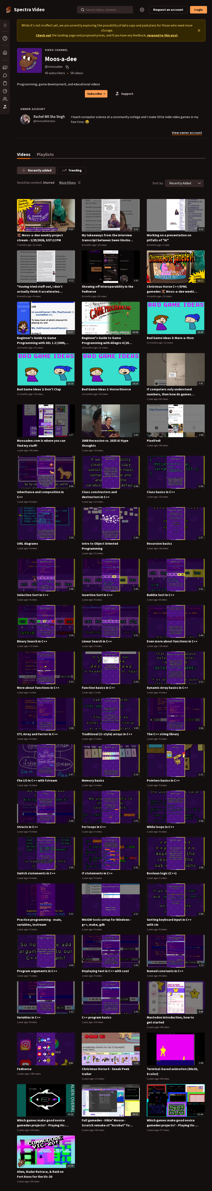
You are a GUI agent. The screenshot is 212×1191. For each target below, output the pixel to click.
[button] (199, 183)
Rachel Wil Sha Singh (49, 116)
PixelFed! (154, 440)
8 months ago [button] (89, 245)
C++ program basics (96, 1017)
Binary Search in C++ (32, 641)
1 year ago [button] (152, 399)
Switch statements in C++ (36, 873)
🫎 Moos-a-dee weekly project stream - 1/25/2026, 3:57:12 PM (40, 238)
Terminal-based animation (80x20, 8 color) (172, 1071)
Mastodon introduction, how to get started (170, 1020)
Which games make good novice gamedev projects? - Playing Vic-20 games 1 (173, 1123)
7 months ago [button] (24, 245)
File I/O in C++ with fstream (37, 780)
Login (198, 9)
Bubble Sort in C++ (160, 595)
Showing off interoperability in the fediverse (107, 289)
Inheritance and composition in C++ (40, 494)
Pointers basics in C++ (163, 780)
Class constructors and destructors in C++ (99, 494)
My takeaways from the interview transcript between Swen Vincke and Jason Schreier (107, 238)
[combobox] (180, 183)
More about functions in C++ (38, 687)
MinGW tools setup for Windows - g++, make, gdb (106, 922)
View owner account (187, 133)
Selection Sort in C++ (32, 595)
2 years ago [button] (153, 1027)
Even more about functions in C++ (172, 641)
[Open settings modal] (142, 9)
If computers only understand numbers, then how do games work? (169, 392)
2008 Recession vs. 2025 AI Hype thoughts (105, 443)
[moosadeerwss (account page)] (25, 119)
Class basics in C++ (161, 492)
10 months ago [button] (25, 348)
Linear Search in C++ (97, 641)
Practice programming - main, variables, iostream (39, 922)
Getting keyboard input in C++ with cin (169, 922)
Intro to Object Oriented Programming (100, 546)
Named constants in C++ (165, 971)
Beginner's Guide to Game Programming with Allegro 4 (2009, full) (107, 340)
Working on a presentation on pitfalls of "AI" (169, 238)
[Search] (82, 9)
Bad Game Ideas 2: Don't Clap (39, 389)
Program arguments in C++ (37, 971)
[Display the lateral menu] (4, 25)
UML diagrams (27, 543)
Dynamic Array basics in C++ (167, 687)
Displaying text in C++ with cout (105, 971)
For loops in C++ (94, 827)
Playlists (45, 154)
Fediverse (24, 1069)
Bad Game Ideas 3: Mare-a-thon (170, 338)
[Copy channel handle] (67, 67)
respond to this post (162, 35)
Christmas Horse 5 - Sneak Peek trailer (105, 1071)
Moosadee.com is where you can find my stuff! (41, 443)
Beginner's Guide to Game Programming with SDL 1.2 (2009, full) (41, 340)
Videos (23, 154)
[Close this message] (199, 30)
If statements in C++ (97, 873)
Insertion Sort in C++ (97, 595)
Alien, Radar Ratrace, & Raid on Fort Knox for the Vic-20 (40, 1174)
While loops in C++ (160, 827)
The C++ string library (163, 734)
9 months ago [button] (154, 296)
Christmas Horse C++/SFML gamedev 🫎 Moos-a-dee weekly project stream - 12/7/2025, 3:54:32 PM (172, 289)
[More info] (5, 38)
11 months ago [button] (155, 343)
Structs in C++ (27, 827)
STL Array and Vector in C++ (37, 734)
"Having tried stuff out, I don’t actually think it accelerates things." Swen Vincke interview (40, 289)
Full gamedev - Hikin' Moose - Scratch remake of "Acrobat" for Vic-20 (106, 1123)
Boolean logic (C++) (162, 873)
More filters (67, 182)
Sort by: (158, 183)
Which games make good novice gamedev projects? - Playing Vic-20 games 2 (43, 1123)
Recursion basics (159, 543)
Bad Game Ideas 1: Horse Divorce (106, 389)
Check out (43, 35)
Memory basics (93, 780)
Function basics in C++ (98, 687)
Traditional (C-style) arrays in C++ (107, 734)
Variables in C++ (29, 1017)
